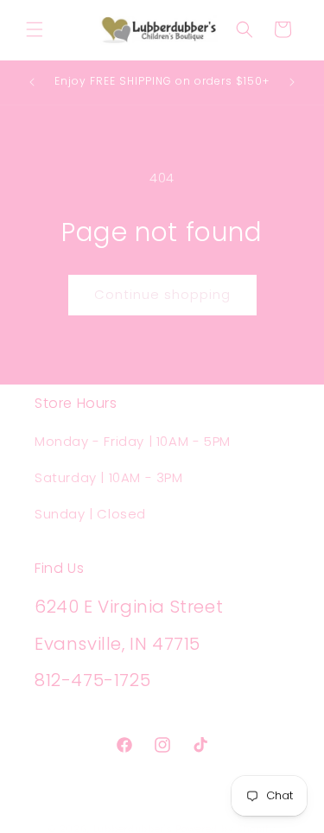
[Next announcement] (292, 82)
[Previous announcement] (32, 82)
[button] (35, 29)
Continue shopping (162, 294)
